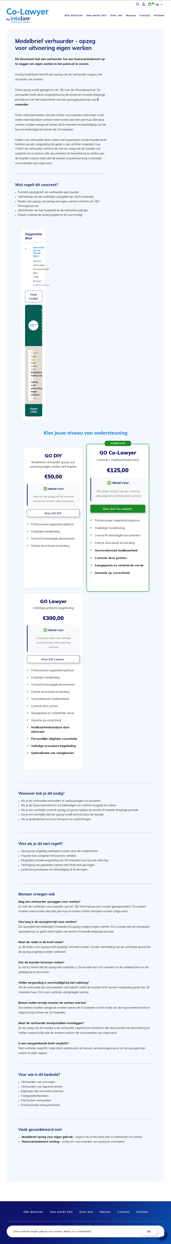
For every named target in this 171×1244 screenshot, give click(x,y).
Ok (149, 1231)
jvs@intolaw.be (41, 285)
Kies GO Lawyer (53, 659)
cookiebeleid (83, 1231)
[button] (53, 517)
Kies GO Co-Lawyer (117, 509)
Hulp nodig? (33, 296)
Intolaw (159, 15)
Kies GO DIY (53, 513)
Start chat (33, 410)
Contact (144, 15)
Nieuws (131, 15)
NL (157, 4)
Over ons (116, 15)
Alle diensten (73, 15)
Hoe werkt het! (96, 15)
